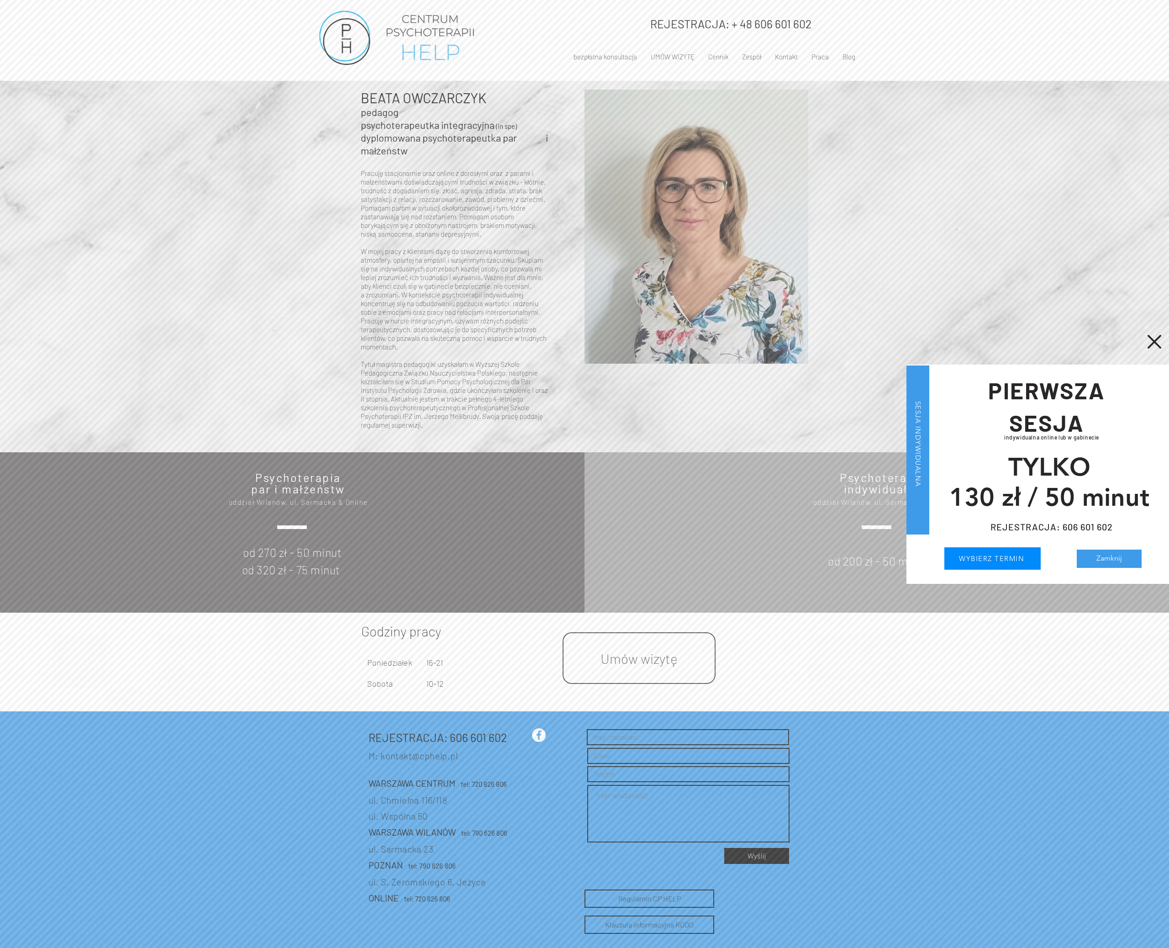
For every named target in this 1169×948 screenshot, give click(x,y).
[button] (1154, 342)
